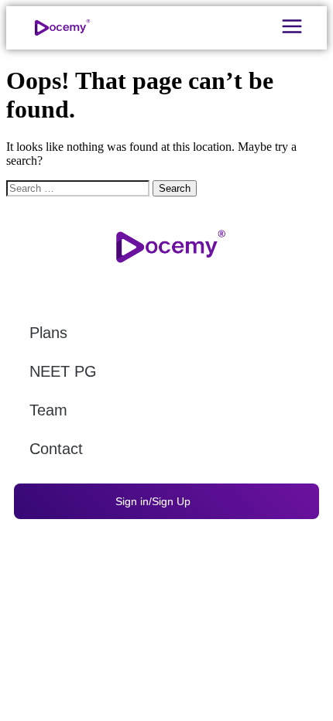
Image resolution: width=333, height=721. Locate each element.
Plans (48, 332)
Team (48, 410)
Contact (56, 448)
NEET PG (63, 371)
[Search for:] (79, 187)
